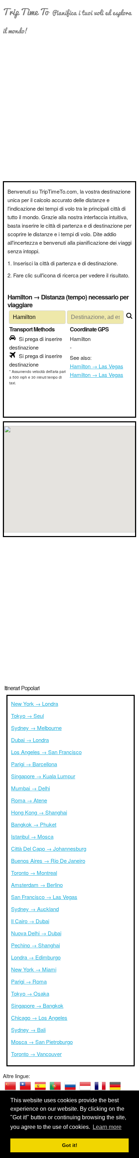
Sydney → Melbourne (36, 727)
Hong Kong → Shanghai (39, 812)
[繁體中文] (25, 1086)
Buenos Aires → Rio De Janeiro (48, 860)
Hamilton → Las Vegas (96, 366)
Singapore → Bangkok (37, 1005)
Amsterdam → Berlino (37, 884)
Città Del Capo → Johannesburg (48, 848)
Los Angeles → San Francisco (46, 752)
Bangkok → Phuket (33, 824)
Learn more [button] (107, 1127)
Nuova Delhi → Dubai (36, 933)
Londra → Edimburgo (36, 957)
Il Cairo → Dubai (30, 921)
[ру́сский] (70, 1086)
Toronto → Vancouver (36, 1053)
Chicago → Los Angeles (39, 1017)
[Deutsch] (115, 1086)
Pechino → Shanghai (35, 945)
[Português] (55, 1086)
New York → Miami (33, 969)
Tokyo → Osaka (30, 993)
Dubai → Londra (30, 739)
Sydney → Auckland (35, 909)
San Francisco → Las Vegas (44, 896)
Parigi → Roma (29, 981)
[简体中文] (10, 1086)
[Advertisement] (69, 108)
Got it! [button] (69, 1145)
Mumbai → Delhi (30, 788)
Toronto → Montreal (34, 872)
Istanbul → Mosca (32, 836)
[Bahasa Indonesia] (85, 1086)
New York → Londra (34, 703)
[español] (40, 1086)
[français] (100, 1086)
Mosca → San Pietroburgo (42, 1041)
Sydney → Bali (28, 1029)
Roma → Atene (29, 800)
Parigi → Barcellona (34, 764)
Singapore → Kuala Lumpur (43, 776)
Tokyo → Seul (27, 715)
